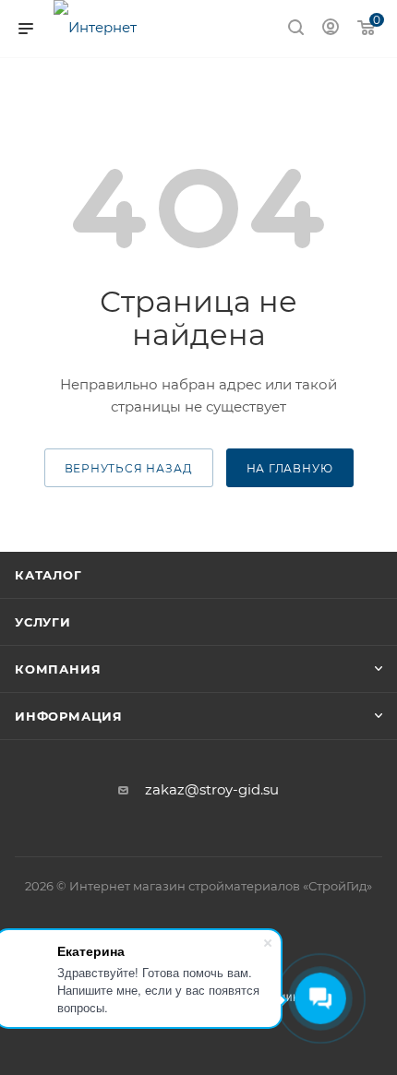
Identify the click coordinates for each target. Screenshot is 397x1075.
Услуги (43, 622)
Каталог (48, 574)
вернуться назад (129, 468)
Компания (58, 669)
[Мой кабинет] (330, 29)
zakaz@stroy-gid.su (212, 789)
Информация (69, 716)
